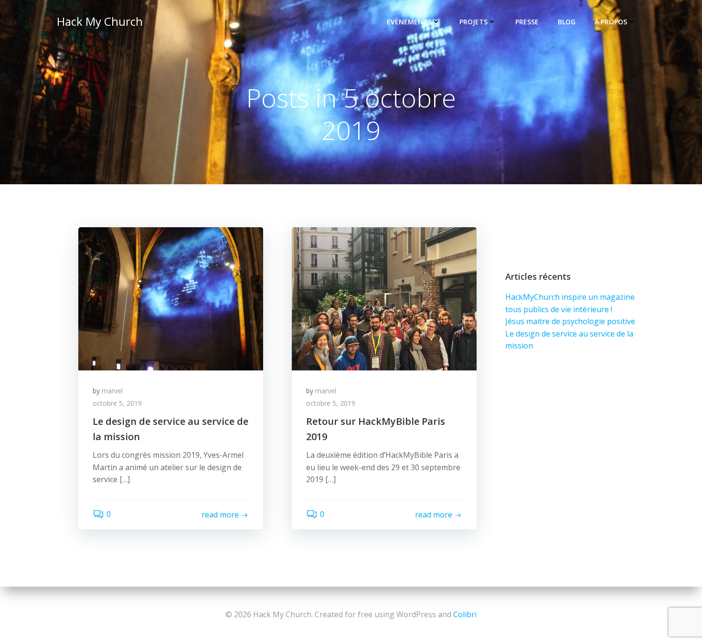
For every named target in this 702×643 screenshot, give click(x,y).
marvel (112, 390)
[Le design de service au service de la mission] (170, 298)
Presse (527, 21)
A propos (611, 21)
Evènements (409, 21)
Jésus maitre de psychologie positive (570, 321)
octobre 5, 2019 (117, 403)
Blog (566, 21)
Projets (473, 21)
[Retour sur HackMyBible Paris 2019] (384, 298)
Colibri (465, 614)
